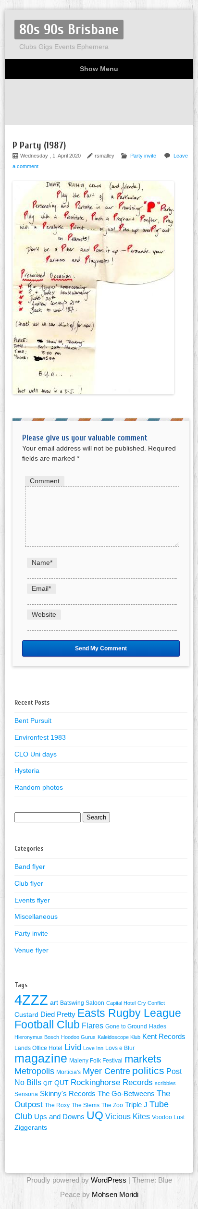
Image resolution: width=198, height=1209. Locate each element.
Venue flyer (31, 950)
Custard (26, 1014)
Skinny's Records (68, 1094)
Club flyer (28, 883)
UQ (95, 1115)
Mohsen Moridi (115, 1194)
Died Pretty (57, 1014)
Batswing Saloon (82, 1003)
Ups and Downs (59, 1117)
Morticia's (68, 1072)
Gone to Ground (126, 1026)
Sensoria (26, 1094)
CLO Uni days (35, 754)
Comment (45, 481)
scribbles (165, 1083)
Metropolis (34, 1071)
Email (41, 588)
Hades (157, 1026)
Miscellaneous (36, 916)
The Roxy (57, 1105)
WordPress (108, 1180)
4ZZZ (31, 1000)
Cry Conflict (151, 1003)
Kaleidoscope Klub (119, 1037)
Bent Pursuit (32, 720)
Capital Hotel (121, 1003)
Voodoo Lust (168, 1117)
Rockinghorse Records (112, 1082)
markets (142, 1059)
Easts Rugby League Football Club (97, 1019)
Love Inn (93, 1048)
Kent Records (164, 1036)
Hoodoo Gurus (78, 1037)
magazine (40, 1058)
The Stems (85, 1105)
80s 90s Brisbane (69, 29)
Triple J (136, 1105)
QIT (47, 1083)
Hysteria (26, 770)
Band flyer (29, 866)
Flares (92, 1026)
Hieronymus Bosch (36, 1037)
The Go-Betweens (126, 1094)
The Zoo (112, 1105)
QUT (61, 1083)
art (54, 1002)
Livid (72, 1047)
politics (148, 1070)
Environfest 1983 (40, 737)
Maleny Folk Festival (96, 1060)
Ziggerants (30, 1127)
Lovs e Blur (120, 1048)
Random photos (38, 787)
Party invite (143, 156)
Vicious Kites (127, 1116)
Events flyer (32, 900)
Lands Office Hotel (38, 1048)
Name (42, 562)
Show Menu (99, 69)
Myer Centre (106, 1071)
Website (44, 614)
